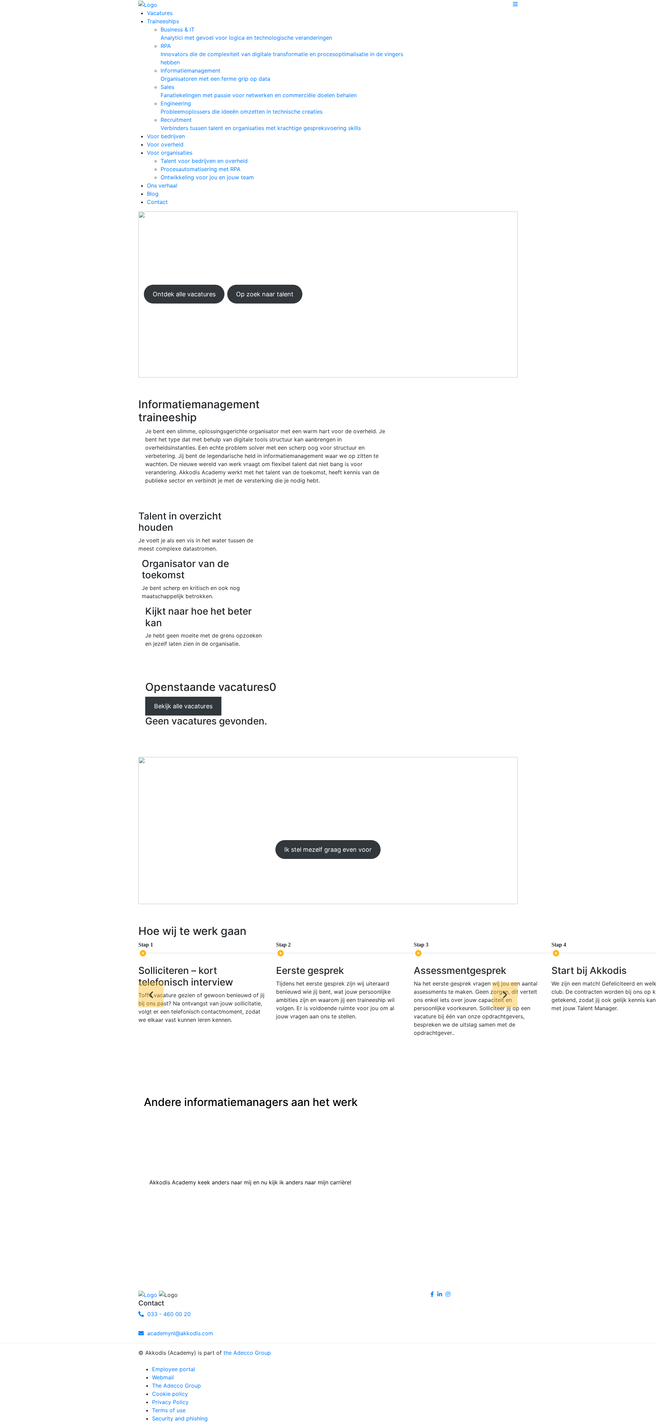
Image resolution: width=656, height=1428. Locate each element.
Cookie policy (170, 1393)
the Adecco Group (247, 1352)
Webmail (163, 1377)
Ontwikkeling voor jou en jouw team (207, 177)
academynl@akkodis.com (178, 1333)
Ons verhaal (162, 185)
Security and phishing (180, 1418)
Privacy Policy (170, 1402)
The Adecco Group (176, 1385)
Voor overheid (165, 144)
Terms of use (169, 1410)
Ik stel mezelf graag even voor (328, 849)
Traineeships (163, 21)
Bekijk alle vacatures (183, 706)
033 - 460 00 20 (167, 1314)
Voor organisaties (169, 152)
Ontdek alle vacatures (184, 294)
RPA (282, 54)
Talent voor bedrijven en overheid (204, 160)
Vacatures (160, 13)
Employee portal (173, 1369)
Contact (157, 201)
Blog (153, 193)
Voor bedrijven (166, 136)
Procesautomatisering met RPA (201, 169)
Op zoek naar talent (264, 294)
